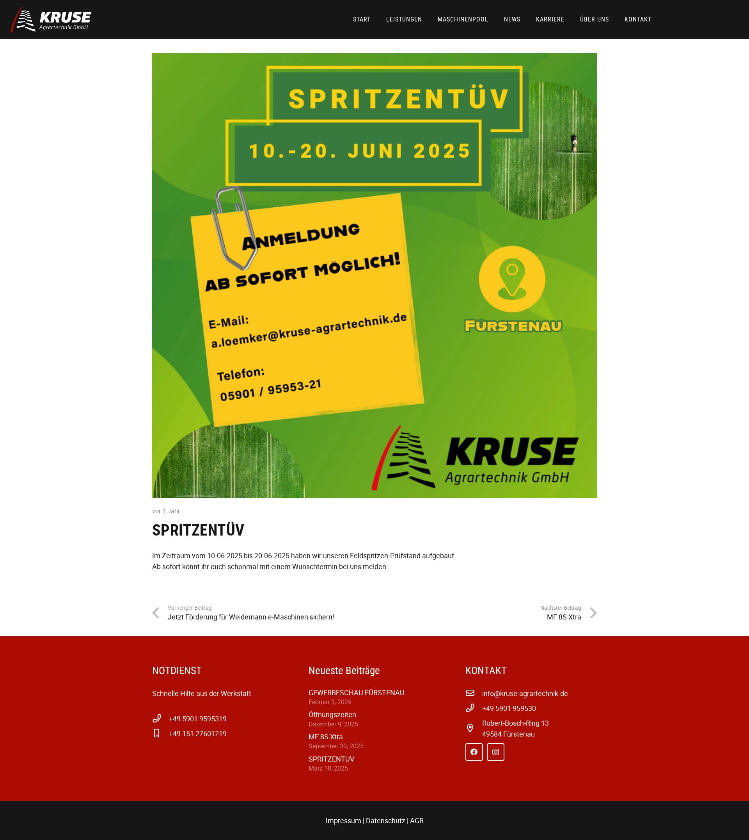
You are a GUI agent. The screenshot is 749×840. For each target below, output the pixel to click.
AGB (417, 820)
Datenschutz (385, 820)
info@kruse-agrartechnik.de (525, 693)
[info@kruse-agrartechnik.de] (473, 693)
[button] (655, 20)
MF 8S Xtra (326, 736)
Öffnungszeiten (332, 714)
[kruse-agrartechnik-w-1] (51, 19)
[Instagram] (495, 752)
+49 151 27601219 (198, 733)
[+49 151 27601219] (160, 733)
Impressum (343, 820)
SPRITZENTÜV (331, 758)
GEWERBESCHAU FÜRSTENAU (357, 692)
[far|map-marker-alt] (473, 728)
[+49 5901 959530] (473, 708)
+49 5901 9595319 (198, 718)
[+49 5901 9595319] (160, 718)
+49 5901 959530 (509, 708)
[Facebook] (474, 752)
